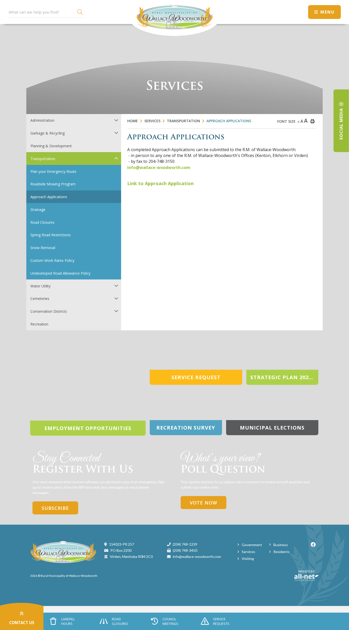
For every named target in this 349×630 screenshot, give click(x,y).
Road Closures (120, 621)
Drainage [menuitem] (37, 209)
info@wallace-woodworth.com (158, 167)
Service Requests (221, 621)
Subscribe (55, 508)
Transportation (183, 120)
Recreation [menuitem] (39, 324)
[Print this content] (312, 121)
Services (152, 120)
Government (252, 545)
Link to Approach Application (160, 183)
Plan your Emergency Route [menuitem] (53, 171)
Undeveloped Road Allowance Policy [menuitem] (60, 273)
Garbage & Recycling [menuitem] (47, 133)
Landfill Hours (68, 621)
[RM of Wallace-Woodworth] (63, 551)
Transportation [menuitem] (42, 158)
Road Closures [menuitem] (42, 222)
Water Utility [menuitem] (40, 286)
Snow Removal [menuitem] (42, 247)
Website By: (304, 573)
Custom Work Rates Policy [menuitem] (52, 260)
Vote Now (203, 503)
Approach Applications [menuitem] (48, 196)
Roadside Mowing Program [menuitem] (53, 184)
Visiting (248, 558)
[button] (116, 120)
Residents (281, 551)
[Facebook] (313, 544)
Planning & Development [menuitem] (51, 145)
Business (280, 545)
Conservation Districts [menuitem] (48, 311)
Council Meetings (170, 621)
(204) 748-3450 (185, 550)
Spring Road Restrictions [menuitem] (50, 234)
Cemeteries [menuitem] (39, 298)
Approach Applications (228, 120)
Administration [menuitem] (42, 120)
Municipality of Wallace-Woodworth (174, 18)
